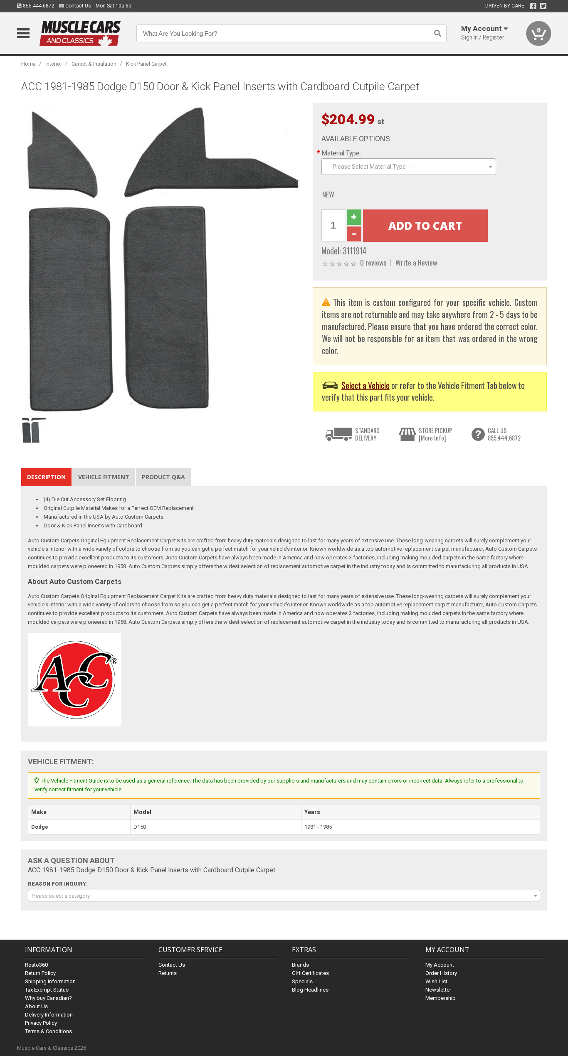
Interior (53, 64)
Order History (441, 973)
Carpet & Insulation (94, 64)
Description (46, 477)
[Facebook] (533, 6)
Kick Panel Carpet (146, 64)
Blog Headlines (310, 990)
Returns (167, 973)
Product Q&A (163, 477)
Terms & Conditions (48, 1031)
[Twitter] (543, 6)
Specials (302, 981)
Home (28, 64)
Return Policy (40, 973)
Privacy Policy (41, 1023)
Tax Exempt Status (47, 990)
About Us (36, 1006)
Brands (300, 965)
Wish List (436, 981)
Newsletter (438, 990)
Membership (440, 998)
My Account (439, 965)
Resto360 (36, 965)
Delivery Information (49, 1015)
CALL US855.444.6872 (504, 434)
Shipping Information (50, 981)
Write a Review (416, 262)
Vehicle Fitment (103, 477)
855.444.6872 (38, 6)
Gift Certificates (310, 973)
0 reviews (373, 262)
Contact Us (77, 6)
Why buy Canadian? (48, 998)
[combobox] (408, 166)
